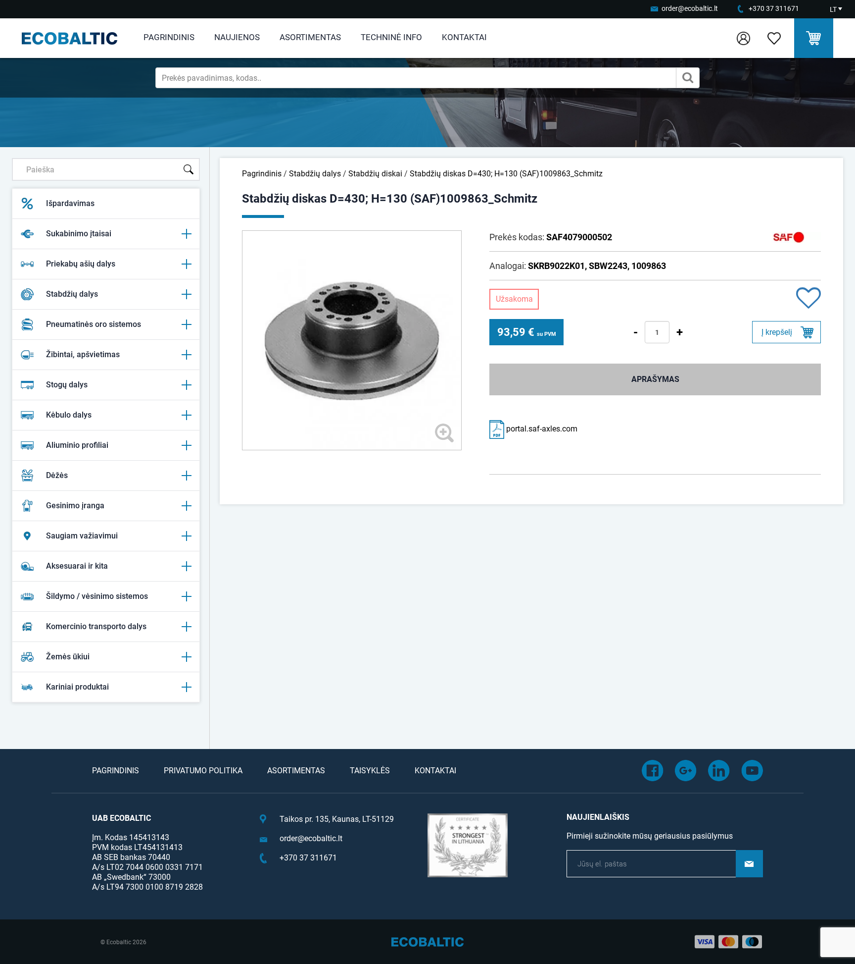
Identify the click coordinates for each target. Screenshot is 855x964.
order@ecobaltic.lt (690, 8)
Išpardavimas (70, 203)
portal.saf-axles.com (540, 428)
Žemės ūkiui (68, 656)
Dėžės (57, 475)
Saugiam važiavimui (82, 535)
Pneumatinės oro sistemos (93, 324)
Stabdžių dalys (72, 294)
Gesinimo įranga (75, 505)
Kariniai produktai (77, 687)
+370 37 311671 (774, 8)
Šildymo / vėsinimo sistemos (97, 596)
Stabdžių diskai (375, 173)
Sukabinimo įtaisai (78, 233)
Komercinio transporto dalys (96, 626)
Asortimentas (310, 37)
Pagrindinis (168, 37)
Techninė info (391, 37)
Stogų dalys (67, 384)
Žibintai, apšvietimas (83, 354)
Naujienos (237, 37)
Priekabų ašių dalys (80, 263)
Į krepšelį (776, 332)
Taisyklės (370, 770)
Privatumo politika (203, 770)
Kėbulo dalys (69, 415)
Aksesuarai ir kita (77, 566)
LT (833, 9)
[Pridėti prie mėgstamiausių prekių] (808, 299)
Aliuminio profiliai (77, 445)
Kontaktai (464, 37)
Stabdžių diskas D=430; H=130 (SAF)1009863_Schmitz (506, 173)
